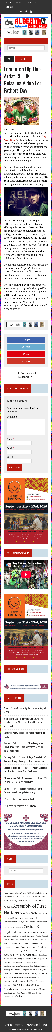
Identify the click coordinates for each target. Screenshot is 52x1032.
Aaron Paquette (9, 893)
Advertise (32, 2)
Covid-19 (31, 926)
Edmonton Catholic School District (35, 932)
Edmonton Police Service (14, 936)
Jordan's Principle (17, 951)
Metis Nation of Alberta (17, 954)
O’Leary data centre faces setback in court (23, 799)
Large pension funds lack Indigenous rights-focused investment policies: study (23, 790)
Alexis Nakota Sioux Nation (22, 897)
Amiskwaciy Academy (16, 900)
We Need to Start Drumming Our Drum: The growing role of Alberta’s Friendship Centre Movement (23, 722)
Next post (23, 376)
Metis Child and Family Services (36, 951)
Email (10, 448)
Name (10, 439)
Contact (9, 7)
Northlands (43, 974)
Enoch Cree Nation (17, 940)
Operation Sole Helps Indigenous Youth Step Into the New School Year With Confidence (25, 769)
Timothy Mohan (24, 981)
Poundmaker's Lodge (11, 981)
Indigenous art (26, 943)
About (8, 2)
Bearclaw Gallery (29, 913)
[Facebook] (26, 11)
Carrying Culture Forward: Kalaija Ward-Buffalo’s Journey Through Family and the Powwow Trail (25, 759)
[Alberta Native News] (26, 23)
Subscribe (19, 2)
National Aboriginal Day (19, 958)
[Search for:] (26, 870)
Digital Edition (13, 932)
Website (11, 457)
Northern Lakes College (25, 973)
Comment (12, 416)
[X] (20, 11)
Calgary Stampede (31, 918)
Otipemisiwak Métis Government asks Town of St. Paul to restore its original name (26, 780)
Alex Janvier (39, 896)
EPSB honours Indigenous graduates (20, 806)
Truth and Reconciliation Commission (26, 989)
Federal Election (33, 939)
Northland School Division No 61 (16, 977)
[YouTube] (31, 11)
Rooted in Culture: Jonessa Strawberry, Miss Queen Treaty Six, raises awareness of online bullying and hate (23, 747)
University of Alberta (14, 996)
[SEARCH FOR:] (25, 47)
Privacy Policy (32, 1025)
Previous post (28, 373)
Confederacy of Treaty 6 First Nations (19, 922)
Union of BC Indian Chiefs (31, 993)
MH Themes (39, 1029)
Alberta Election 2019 (23, 893)
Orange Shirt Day (34, 977)
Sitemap (44, 1025)
